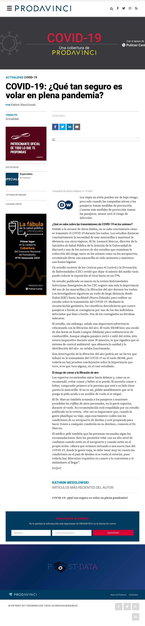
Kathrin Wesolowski (23, 105)
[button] (113, 533)
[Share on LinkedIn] (70, 127)
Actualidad (12, 119)
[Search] (111, 8)
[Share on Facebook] (55, 127)
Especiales (26, 174)
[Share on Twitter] (62, 127)
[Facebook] (117, 8)
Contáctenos (133, 595)
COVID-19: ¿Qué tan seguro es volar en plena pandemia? (90, 498)
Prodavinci (27, 178)
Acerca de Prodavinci (118, 595)
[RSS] (136, 8)
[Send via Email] (77, 127)
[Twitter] (124, 8)
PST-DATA (72, 566)
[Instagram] (130, 8)
